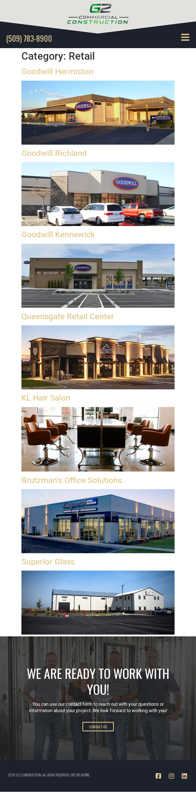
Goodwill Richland (54, 153)
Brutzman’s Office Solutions (71, 480)
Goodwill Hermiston (57, 71)
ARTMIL (85, 774)
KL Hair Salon (45, 398)
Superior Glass (48, 561)
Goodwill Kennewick (58, 234)
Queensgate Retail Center (67, 316)
